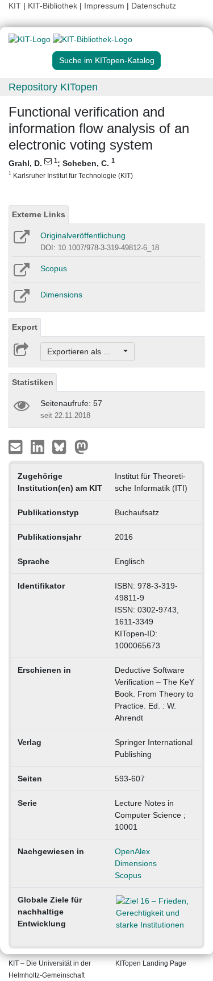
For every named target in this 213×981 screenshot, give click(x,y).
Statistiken (32, 382)
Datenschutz (153, 5)
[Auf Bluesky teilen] (62, 446)
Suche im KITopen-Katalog (106, 60)
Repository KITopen (53, 87)
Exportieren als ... (84, 351)
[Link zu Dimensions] (21, 299)
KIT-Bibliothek (54, 5)
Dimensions (61, 294)
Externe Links (38, 214)
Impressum (104, 5)
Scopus (53, 268)
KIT (15, 5)
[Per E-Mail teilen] (17, 446)
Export (24, 327)
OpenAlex (132, 851)
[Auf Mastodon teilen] (81, 446)
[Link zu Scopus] (21, 273)
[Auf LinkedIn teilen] (39, 446)
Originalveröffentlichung (83, 235)
